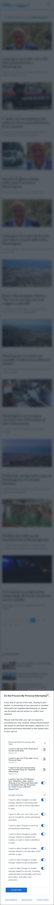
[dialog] (27, 798)
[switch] (43, 749)
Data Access (27, 900)
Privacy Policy (43, 900)
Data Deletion (11, 900)
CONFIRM (16, 890)
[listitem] (27, 743)
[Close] (48, 696)
